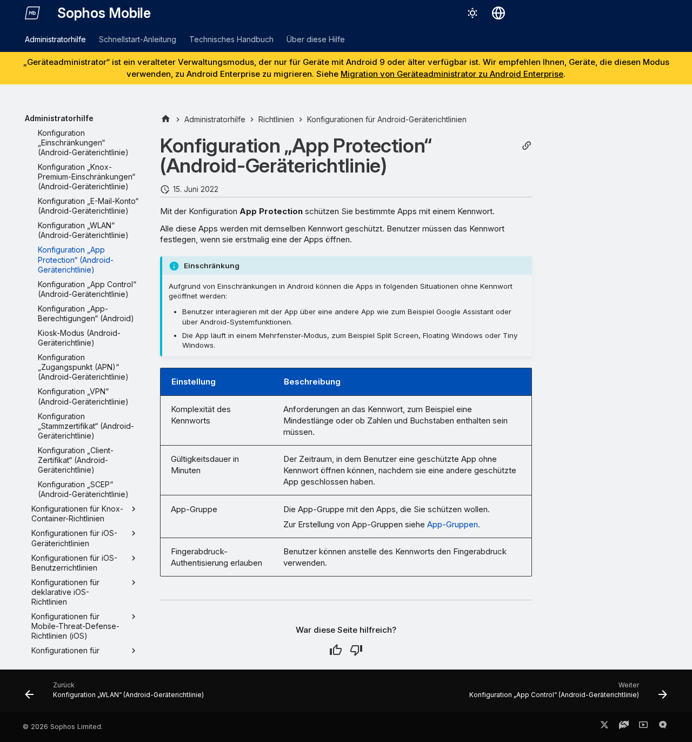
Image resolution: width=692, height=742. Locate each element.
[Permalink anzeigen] (526, 145)
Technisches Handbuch (231, 39)
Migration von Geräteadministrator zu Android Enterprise (452, 74)
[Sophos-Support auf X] (604, 727)
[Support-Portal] (624, 727)
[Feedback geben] (662, 727)
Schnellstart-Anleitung (137, 39)
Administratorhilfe (55, 39)
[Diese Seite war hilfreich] (336, 650)
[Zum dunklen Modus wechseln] (472, 13)
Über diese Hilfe (316, 39)
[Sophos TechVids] (643, 727)
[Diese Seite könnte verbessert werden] (356, 650)
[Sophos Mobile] (32, 13)
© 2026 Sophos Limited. (63, 727)
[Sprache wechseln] (498, 13)
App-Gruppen (452, 524)
